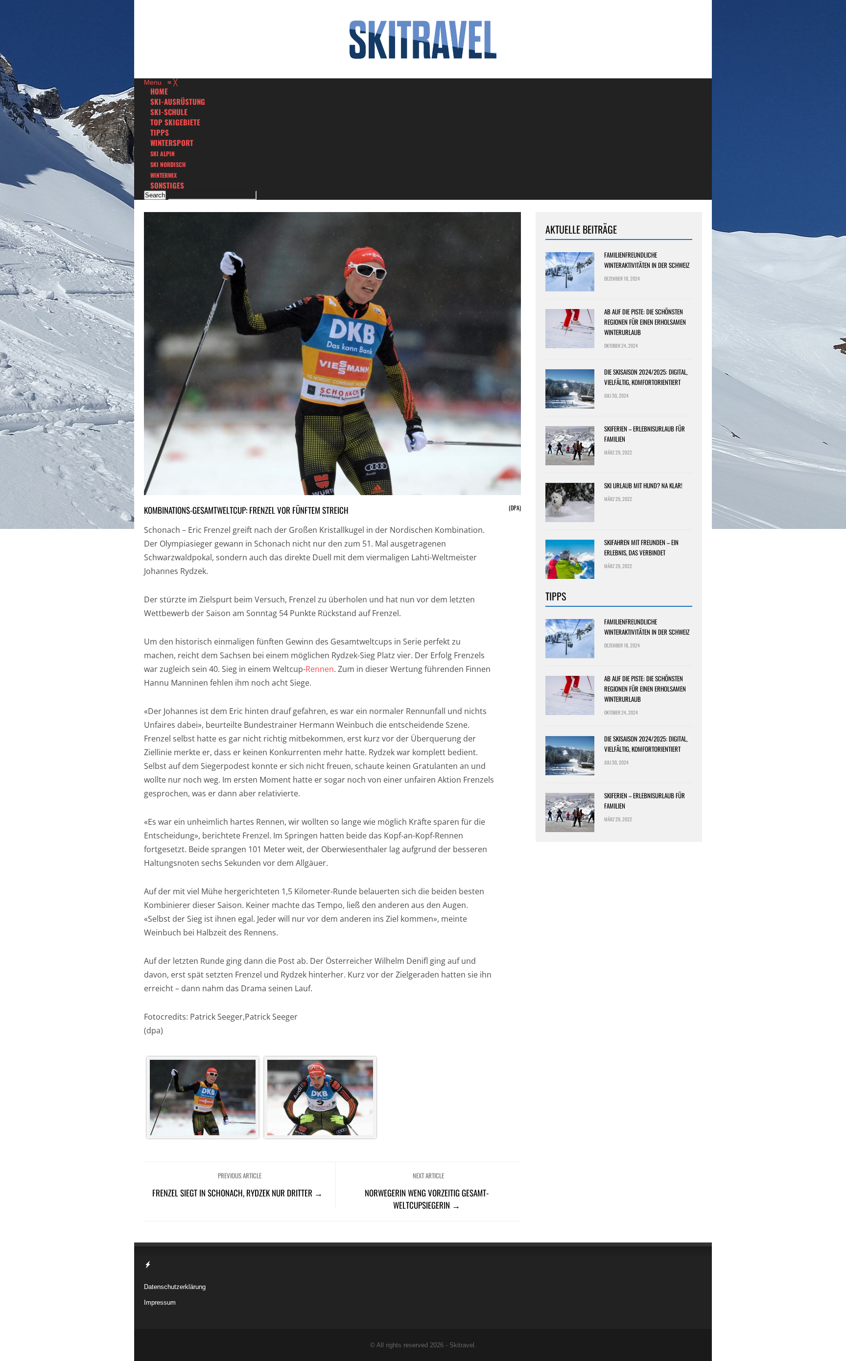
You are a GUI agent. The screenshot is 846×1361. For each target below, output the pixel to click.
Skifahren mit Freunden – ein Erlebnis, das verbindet (641, 547)
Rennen (320, 669)
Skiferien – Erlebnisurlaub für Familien (644, 434)
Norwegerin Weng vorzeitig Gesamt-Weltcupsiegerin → (427, 1199)
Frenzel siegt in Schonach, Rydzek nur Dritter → (237, 1193)
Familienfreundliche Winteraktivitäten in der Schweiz (646, 260)
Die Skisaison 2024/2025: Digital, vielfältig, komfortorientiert (645, 377)
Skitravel (461, 1345)
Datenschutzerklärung (175, 1286)
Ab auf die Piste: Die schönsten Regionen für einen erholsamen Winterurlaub (645, 322)
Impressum (160, 1302)
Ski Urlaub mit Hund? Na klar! (643, 485)
